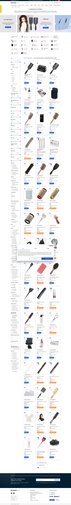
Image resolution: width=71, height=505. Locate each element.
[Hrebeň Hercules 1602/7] (42, 369)
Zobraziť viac (41, 465)
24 (44, 467)
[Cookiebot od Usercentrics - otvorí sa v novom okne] (49, 245)
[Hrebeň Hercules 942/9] (42, 294)
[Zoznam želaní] (52, 2)
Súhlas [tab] (23, 248)
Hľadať (45, 2)
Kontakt (31, 496)
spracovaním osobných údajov (44, 482)
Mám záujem (28, 158)
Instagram (11, 493)
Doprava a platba (32, 495)
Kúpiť (27, 107)
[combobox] (57, 59)
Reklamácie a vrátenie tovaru (34, 500)
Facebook (14, 493)
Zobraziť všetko (14, 256)
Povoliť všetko (47, 258)
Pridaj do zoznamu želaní (29, 82)
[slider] (11, 62)
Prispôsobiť (35, 258)
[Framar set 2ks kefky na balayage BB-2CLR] (54, 294)
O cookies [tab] (47, 248)
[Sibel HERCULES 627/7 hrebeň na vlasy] (54, 369)
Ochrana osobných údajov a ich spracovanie (36, 493)
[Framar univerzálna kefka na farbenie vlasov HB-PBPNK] (42, 443)
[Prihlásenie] (54, 2)
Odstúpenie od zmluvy (33, 494)
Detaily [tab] (36, 248)
